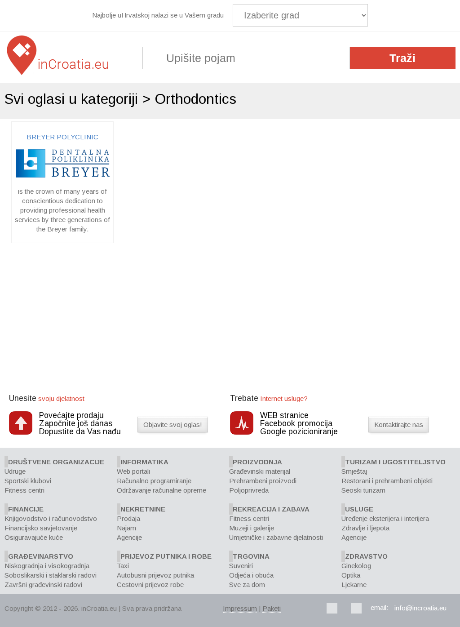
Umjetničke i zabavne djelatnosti (276, 537)
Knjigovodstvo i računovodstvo (50, 518)
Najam (126, 528)
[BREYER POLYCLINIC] (63, 175)
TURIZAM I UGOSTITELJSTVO (395, 462)
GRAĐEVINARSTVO (40, 556)
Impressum (240, 608)
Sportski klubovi (27, 481)
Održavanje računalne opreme (161, 490)
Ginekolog (356, 565)
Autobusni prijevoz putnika (155, 575)
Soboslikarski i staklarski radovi (50, 575)
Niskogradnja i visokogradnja (46, 565)
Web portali (133, 471)
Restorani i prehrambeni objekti (387, 481)
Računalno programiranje (154, 481)
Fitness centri (24, 490)
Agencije (129, 537)
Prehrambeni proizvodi (262, 481)
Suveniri (241, 565)
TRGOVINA (251, 556)
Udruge (15, 471)
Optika (350, 575)
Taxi (123, 565)
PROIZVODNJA (257, 462)
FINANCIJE (26, 509)
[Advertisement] (230, 319)
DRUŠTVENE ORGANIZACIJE (56, 462)
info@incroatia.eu (420, 608)
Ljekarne (354, 584)
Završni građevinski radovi (43, 584)
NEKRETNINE (142, 509)
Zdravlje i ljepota (365, 528)
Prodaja (128, 518)
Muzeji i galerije (251, 528)
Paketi (271, 608)
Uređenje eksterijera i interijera (385, 518)
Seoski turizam (363, 490)
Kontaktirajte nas (398, 424)
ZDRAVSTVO (366, 556)
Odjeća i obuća (251, 575)
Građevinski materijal (259, 471)
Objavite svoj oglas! (172, 424)
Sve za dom (247, 584)
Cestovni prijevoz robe (150, 584)
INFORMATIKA (144, 462)
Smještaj (354, 471)
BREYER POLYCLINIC (62, 137)
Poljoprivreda (249, 490)
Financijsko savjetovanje (40, 528)
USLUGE (359, 509)
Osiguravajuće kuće (33, 537)
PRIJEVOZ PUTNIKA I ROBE (166, 556)
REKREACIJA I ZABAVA (271, 509)
